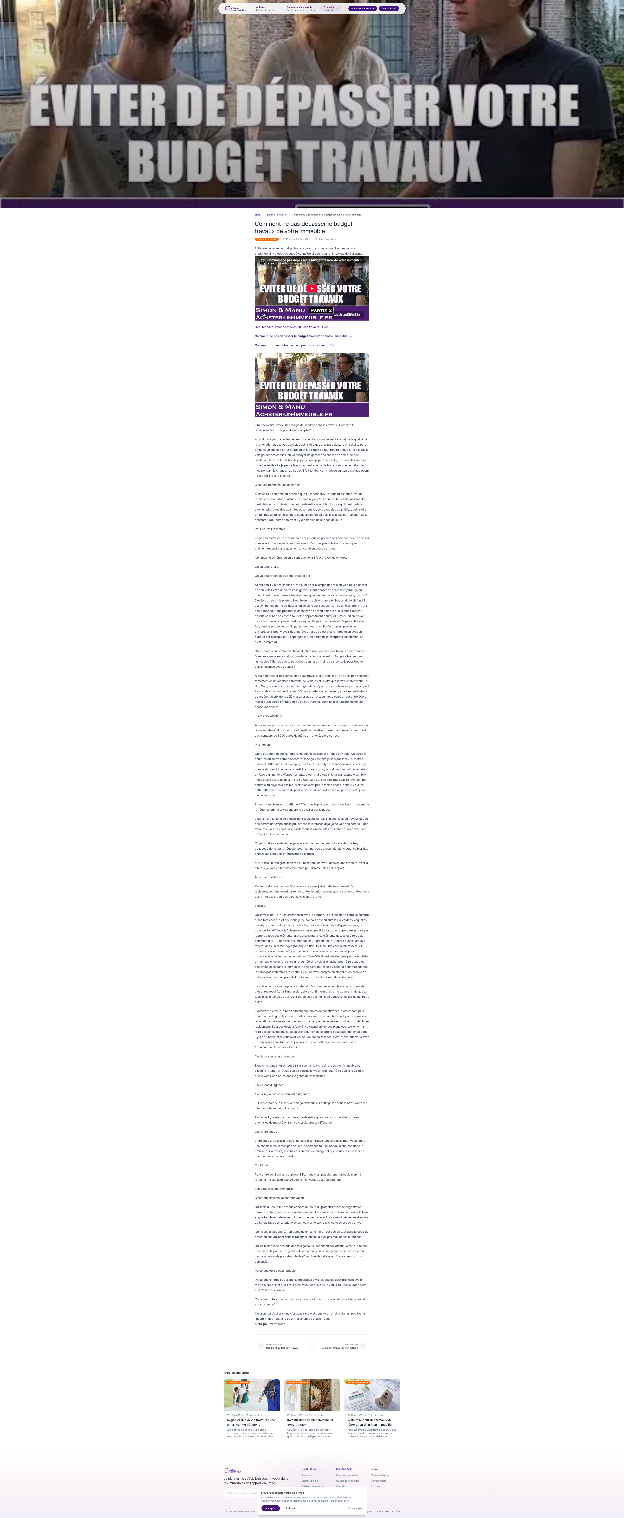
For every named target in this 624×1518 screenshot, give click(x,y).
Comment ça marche (347, 1475)
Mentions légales (380, 1475)
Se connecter (389, 8)
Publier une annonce (364, 8)
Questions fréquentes (347, 1480)
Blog (257, 214)
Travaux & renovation (275, 214)
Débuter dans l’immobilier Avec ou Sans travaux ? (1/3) (291, 327)
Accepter (270, 1508)
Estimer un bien (310, 1480)
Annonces (307, 1475)
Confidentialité (378, 1480)
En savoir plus (355, 1508)
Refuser (290, 1508)
